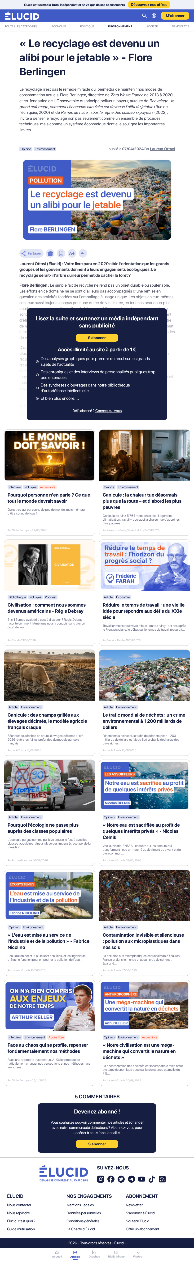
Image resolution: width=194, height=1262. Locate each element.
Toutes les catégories (21, 26)
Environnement (120, 26)
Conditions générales (82, 1221)
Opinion (26, 149)
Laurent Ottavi (162, 149)
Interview (15, 487)
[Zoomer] (72, 254)
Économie (59, 26)
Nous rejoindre (18, 1213)
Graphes (94, 1256)
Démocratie (180, 26)
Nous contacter (19, 1205)
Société (152, 26)
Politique (87, 26)
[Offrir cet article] (50, 254)
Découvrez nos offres (149, 4)
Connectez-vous (108, 410)
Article (108, 597)
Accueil (57, 1256)
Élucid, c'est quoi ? (21, 1221)
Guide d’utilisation (21, 1229)
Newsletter (134, 1205)
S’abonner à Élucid (140, 1213)
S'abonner (97, 1144)
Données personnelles (83, 1213)
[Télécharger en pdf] (61, 254)
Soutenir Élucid (137, 1221)
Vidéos (137, 1256)
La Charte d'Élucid (80, 1229)
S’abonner (97, 338)
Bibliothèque (17, 597)
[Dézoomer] (83, 254)
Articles (75, 1256)
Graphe (109, 487)
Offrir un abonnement (142, 1229)
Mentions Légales (80, 1205)
